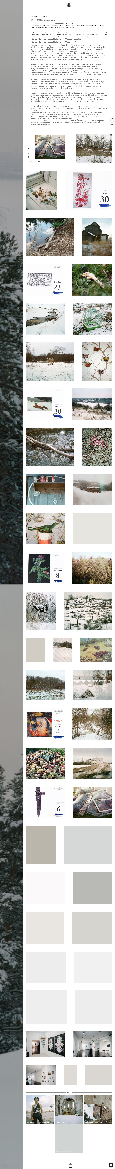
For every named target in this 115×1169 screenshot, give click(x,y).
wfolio (70, 1167)
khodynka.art (73, 27)
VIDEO (32, 30)
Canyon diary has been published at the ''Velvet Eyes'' (54, 42)
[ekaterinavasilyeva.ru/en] (69, 4)
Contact (88, 11)
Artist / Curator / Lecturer (55, 11)
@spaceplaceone (59, 23)
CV (82, 11)
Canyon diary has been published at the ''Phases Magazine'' (56, 39)
